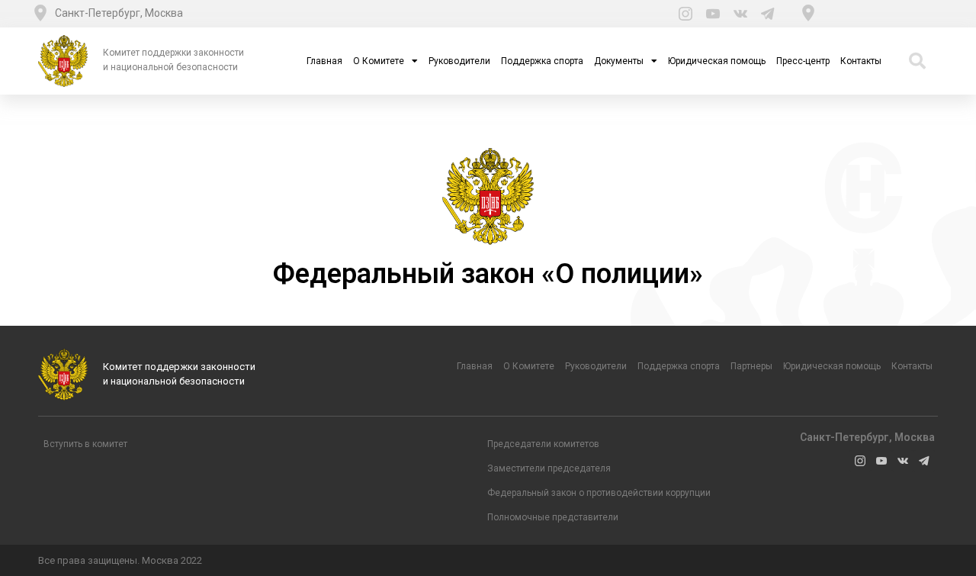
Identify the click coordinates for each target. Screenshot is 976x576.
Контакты (860, 61)
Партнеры (751, 366)
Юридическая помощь (717, 61)
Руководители (459, 61)
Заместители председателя (549, 468)
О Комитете (378, 61)
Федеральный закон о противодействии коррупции (599, 493)
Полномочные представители (552, 517)
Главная (324, 61)
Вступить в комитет (85, 444)
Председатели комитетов (543, 444)
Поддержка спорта (542, 61)
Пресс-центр (803, 61)
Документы (619, 61)
